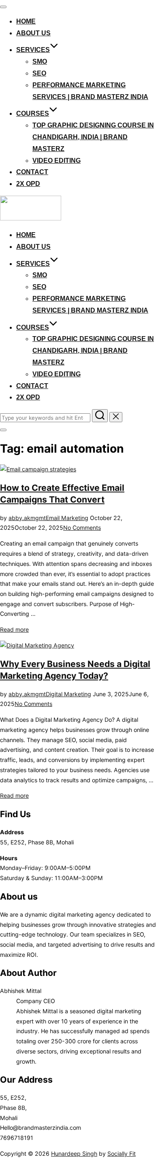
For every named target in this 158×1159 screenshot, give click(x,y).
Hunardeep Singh (74, 1153)
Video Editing (56, 160)
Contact (32, 171)
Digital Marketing (68, 694)
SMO (39, 61)
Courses (32, 113)
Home (26, 21)
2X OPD (28, 183)
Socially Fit (121, 1153)
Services (33, 49)
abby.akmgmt (27, 517)
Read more (14, 629)
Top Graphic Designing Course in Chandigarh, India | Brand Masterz (93, 137)
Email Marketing (67, 517)
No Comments (82, 527)
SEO (39, 73)
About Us (33, 33)
